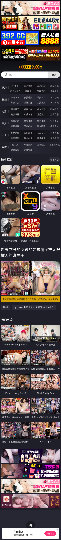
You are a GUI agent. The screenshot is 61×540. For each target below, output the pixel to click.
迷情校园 (15, 138)
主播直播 (41, 102)
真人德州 (28, 85)
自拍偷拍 (28, 97)
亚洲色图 (28, 121)
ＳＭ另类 (54, 102)
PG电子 (15, 85)
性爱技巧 (54, 138)
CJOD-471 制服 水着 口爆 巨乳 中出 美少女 (34, 307)
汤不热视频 (54, 145)
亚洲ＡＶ (15, 97)
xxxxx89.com (30, 67)
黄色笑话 (41, 138)
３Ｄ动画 (54, 97)
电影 (4, 111)
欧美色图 (41, 121)
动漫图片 (54, 121)
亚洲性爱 (15, 109)
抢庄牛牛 (54, 90)
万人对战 (41, 85)
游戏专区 (54, 85)
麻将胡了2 (15, 90)
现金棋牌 (41, 90)
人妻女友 (41, 133)
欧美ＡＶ (41, 97)
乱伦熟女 (41, 114)
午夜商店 (28, 145)
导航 (4, 147)
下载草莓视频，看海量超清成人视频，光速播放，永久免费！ (30, 299)
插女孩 (15, 145)
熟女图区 (41, 126)
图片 (4, 123)
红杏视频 (15, 150)
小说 (4, 135)
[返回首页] (57, 534)
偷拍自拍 (28, 109)
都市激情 (15, 133)
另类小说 (28, 138)
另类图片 (54, 126)
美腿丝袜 (15, 126)
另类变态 (54, 114)
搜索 (54, 74)
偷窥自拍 (15, 121)
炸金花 (28, 90)
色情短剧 (28, 150)
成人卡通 (41, 109)
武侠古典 (54, 133)
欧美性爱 (54, 109)
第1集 (5, 307)
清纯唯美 (28, 126)
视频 (4, 99)
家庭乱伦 (28, 133)
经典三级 (28, 114)
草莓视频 (41, 145)
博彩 (4, 87)
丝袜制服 (28, 102)
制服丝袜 (15, 114)
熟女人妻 (15, 102)
